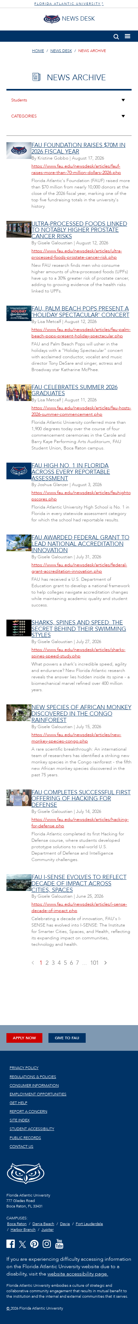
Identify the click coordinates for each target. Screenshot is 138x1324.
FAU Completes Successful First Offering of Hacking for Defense (81, 798)
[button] (116, 35)
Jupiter (47, 1229)
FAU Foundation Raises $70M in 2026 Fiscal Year (78, 148)
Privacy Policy (24, 1067)
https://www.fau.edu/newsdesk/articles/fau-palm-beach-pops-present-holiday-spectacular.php (81, 333)
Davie (65, 1223)
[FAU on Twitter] (22, 1243)
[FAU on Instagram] (47, 1244)
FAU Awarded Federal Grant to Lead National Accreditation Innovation (80, 544)
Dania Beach (43, 1223)
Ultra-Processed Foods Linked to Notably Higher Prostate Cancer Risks (79, 230)
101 (94, 963)
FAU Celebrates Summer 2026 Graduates (74, 390)
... (84, 963)
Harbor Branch (23, 1229)
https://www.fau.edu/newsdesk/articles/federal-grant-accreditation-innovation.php (79, 568)
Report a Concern (28, 1111)
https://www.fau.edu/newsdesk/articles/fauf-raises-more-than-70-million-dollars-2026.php (76, 169)
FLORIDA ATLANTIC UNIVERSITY (69, 4)
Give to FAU (67, 1038)
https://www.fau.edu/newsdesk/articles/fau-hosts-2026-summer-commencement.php (81, 411)
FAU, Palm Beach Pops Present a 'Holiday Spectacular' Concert (80, 312)
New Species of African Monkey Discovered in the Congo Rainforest (81, 713)
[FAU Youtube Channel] (59, 1244)
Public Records (25, 1137)
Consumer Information (34, 1085)
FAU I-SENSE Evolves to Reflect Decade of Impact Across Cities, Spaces (78, 883)
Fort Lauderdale (89, 1223)
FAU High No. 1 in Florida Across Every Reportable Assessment (70, 472)
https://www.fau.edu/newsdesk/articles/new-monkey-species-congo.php (76, 738)
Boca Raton (17, 1223)
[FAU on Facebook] (10, 1244)
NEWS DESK (61, 50)
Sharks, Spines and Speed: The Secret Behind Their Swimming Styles (78, 629)
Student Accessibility (32, 1128)
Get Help (18, 1102)
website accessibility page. (77, 1273)
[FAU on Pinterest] (34, 1244)
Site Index (20, 1120)
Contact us (21, 1146)
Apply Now (24, 1038)
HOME (38, 50)
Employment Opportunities (38, 1094)
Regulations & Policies (33, 1076)
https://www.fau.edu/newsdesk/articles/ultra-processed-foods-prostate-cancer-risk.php (76, 254)
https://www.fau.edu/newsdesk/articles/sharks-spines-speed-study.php (78, 653)
